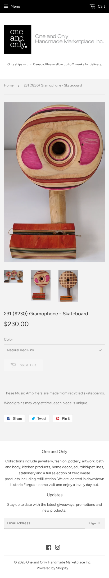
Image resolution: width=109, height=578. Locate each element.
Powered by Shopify (52, 568)
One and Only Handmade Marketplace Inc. (58, 562)
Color (8, 339)
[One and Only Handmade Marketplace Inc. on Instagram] (57, 548)
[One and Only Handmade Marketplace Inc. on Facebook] (49, 548)
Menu (15, 6)
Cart (101, 6)
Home (8, 85)
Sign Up (95, 523)
